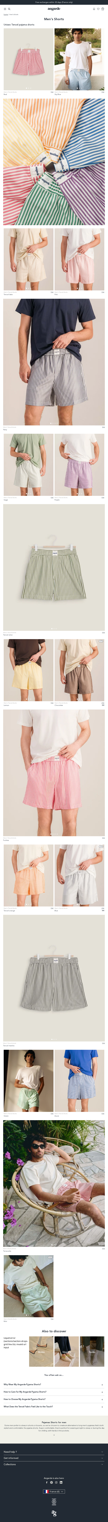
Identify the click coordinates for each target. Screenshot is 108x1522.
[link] (28, 59)
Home (6, 14)
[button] (94, 9)
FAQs (106, 1488)
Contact (106, 1499)
